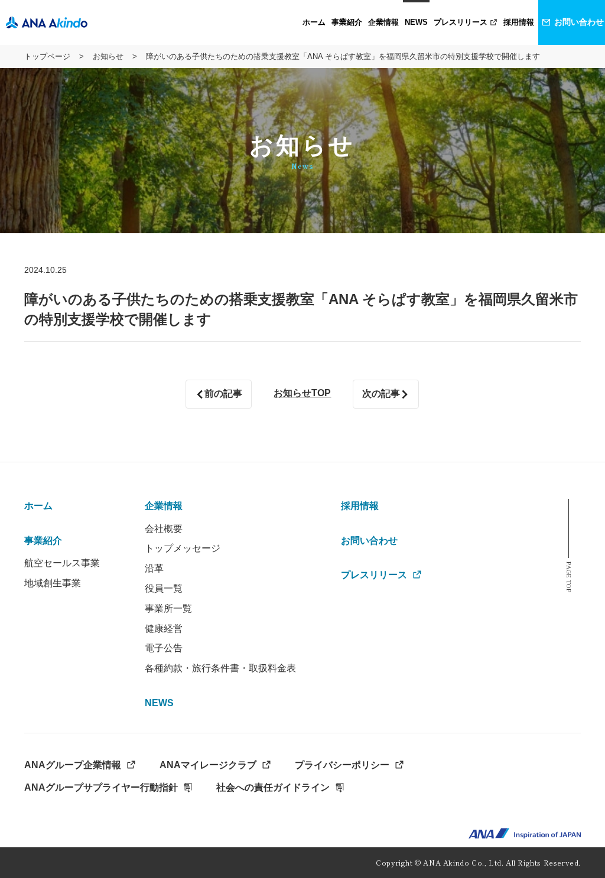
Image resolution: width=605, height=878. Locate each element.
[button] (347, 22)
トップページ (47, 56)
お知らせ (108, 56)
